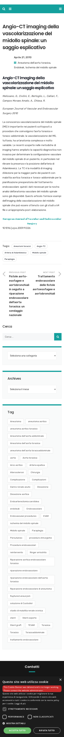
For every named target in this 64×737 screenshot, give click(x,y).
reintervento (16, 552)
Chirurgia (35, 472)
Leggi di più (20, 703)
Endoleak (19, 67)
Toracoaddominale (35, 632)
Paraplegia (10, 259)
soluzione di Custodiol (21, 603)
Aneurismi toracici (22, 246)
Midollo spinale (39, 253)
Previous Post (19, 294)
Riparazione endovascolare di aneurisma (31, 589)
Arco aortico (16, 465)
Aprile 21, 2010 (23, 57)
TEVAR (31, 625)
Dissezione (42, 487)
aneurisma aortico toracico (24, 428)
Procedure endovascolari (23, 545)
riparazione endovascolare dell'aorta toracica (29, 580)
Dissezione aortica (19, 494)
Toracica (46, 625)
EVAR (46, 516)
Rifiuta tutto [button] (47, 730)
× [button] (60, 680)
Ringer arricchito (38, 552)
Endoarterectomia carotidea (24, 501)
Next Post (44, 283)
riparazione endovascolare (24, 570)
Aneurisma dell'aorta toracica (34, 62)
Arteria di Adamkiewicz (15, 253)
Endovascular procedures (23, 516)
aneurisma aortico (37, 421)
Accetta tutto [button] (17, 730)
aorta (13, 458)
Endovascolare (34, 508)
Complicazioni (39, 479)
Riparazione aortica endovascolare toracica (28, 561)
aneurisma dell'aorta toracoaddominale (30, 450)
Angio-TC (41, 246)
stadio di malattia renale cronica (26, 610)
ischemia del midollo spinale (24, 523)
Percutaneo (16, 538)
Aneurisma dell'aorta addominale (27, 436)
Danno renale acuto (20, 487)
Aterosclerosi (17, 472)
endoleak (15, 508)
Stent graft (15, 625)
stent (13, 618)
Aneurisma (15, 421)
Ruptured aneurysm (20, 596)
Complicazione (17, 479)
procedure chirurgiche (40, 538)
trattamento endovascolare (24, 639)
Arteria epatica (37, 465)
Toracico (14, 632)
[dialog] (32, 706)
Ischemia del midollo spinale (41, 67)
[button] (32, 723)
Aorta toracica (30, 458)
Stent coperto (29, 618)
